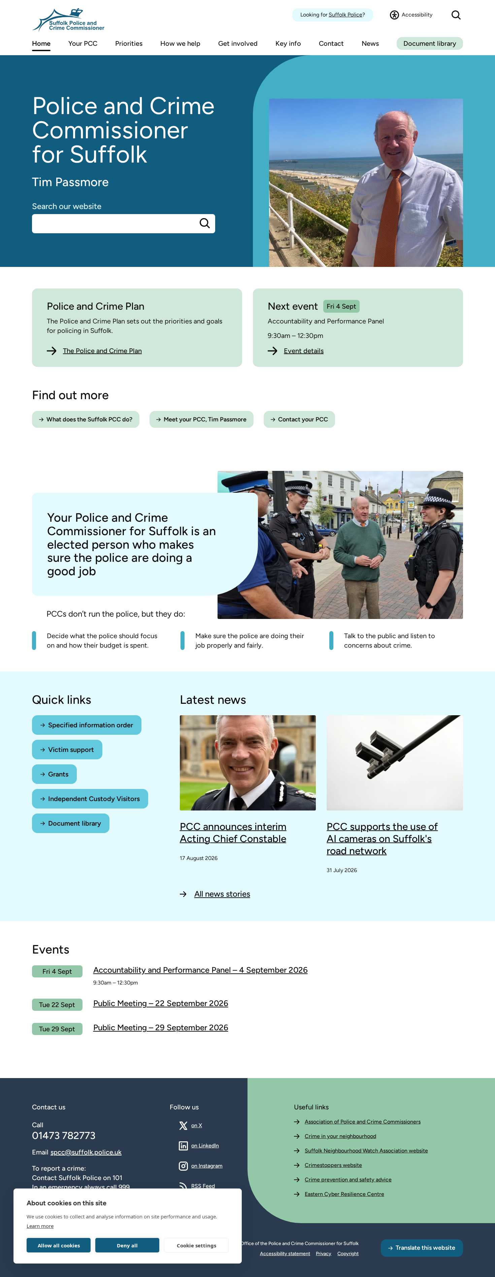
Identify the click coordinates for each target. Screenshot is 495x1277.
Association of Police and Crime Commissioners (363, 1121)
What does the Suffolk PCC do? (89, 419)
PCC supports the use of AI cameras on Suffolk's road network (382, 839)
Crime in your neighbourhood (340, 1136)
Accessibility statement (285, 1253)
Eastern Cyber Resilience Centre (344, 1194)
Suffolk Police (345, 14)
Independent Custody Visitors (94, 799)
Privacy (323, 1253)
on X (202, 1125)
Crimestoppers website (333, 1165)
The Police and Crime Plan (102, 351)
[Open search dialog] (456, 15)
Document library (429, 43)
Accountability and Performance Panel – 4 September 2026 (200, 970)
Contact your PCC (303, 419)
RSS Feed (203, 1185)
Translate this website (425, 1247)
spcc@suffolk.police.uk (86, 1152)
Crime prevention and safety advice (348, 1179)
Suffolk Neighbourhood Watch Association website (366, 1150)
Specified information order (90, 725)
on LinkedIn (205, 1145)
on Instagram (207, 1165)
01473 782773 (63, 1135)
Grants (58, 774)
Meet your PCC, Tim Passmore (205, 419)
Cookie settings (196, 1245)
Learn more (40, 1225)
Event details (304, 351)
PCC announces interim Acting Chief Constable (233, 833)
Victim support (71, 750)
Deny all (127, 1245)
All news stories (222, 894)
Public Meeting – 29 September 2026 (160, 1027)
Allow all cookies (59, 1245)
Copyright (348, 1253)
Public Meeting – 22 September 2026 (160, 1003)
